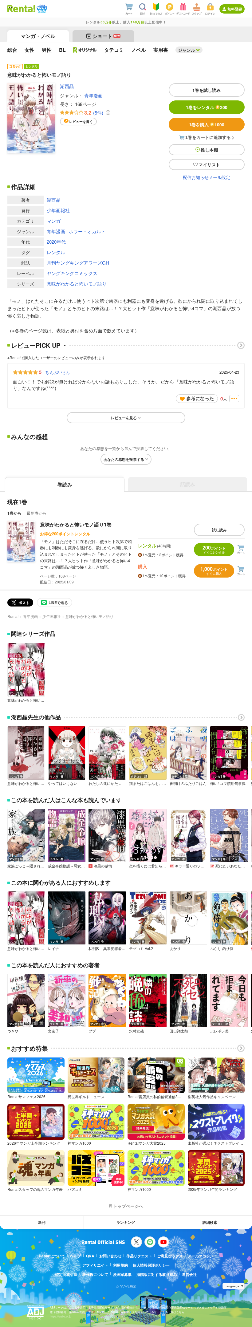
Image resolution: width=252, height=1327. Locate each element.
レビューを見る (124, 417)
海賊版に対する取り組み (156, 1274)
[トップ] (21, 8)
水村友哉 (136, 1031)
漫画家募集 (122, 1274)
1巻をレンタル (206, 107)
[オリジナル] (85, 50)
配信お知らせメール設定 (206, 177)
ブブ (92, 1031)
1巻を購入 (206, 124)
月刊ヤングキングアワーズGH (78, 262)
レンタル (56, 252)
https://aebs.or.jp (60, 1316)
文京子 (53, 1031)
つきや (12, 1031)
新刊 (41, 1222)
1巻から (14, 513)
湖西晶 (67, 86)
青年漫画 (93, 95)
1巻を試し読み (206, 90)
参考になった (200, 398)
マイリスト (209, 164)
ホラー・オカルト (87, 231)
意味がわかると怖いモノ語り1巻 (76, 524)
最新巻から (37, 513)
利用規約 (120, 1265)
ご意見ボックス (170, 1256)
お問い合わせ (110, 1256)
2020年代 (56, 241)
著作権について (95, 1274)
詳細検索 (210, 1222)
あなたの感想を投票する (124, 459)
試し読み (219, 530)
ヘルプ (75, 1256)
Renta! (12, 616)
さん (57, 372)
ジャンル (186, 50)
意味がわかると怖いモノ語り (77, 283)
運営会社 (189, 1274)
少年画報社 (58, 210)
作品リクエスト (139, 1256)
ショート (106, 35)
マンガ (54, 220)
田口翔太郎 (179, 1031)
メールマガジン (201, 1256)
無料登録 (234, 9)
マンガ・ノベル (38, 35)
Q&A (90, 1256)
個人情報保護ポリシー (151, 1265)
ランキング (125, 1222)
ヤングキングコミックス (72, 273)
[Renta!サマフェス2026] (41, 9)
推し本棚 (209, 150)
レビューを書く (81, 121)
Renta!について (52, 1256)
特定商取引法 (66, 1274)
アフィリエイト (95, 1265)
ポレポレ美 (219, 1031)
